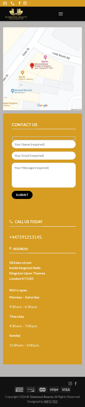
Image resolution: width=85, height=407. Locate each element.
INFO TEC (51, 401)
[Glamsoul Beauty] (27, 14)
